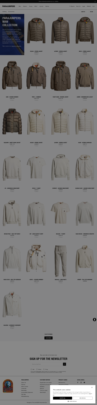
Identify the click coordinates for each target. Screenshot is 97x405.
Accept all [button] (62, 398)
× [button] (91, 387)
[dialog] (48, 202)
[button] (72, 401)
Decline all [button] (83, 398)
